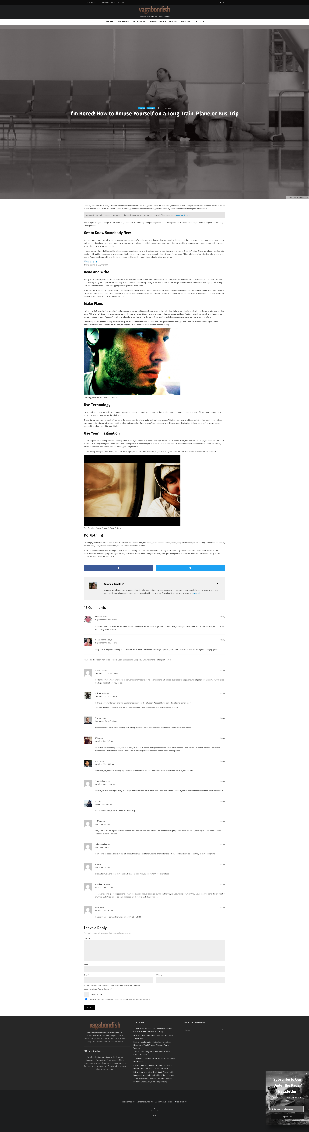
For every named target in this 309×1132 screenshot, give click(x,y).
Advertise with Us (109, 2)
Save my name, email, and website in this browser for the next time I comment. (113, 986)
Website (159, 975)
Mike (97, 738)
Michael (98, 616)
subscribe (132, 999)
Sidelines (173, 22)
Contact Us (199, 22)
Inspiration (150, 108)
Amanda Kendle (112, 584)
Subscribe (185, 22)
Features (109, 22)
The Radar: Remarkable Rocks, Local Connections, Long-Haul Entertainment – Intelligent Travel (131, 660)
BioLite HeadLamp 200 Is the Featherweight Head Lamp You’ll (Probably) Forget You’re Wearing (152, 1045)
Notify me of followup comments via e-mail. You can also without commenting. (119, 999)
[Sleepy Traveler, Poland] (132, 525)
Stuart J (99, 670)
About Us (121, 2)
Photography (139, 22)
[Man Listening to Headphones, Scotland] (132, 394)
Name (86, 964)
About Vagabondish (163, 1102)
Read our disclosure (184, 215)
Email (86, 975)
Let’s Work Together (93, 2)
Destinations (123, 22)
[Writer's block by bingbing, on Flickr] (90, 262)
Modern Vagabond (157, 22)
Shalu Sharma (101, 640)
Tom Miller (100, 781)
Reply (222, 616)
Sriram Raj (100, 693)
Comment (87, 938)
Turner (98, 718)
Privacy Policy (128, 1102)
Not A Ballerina (198, 593)
